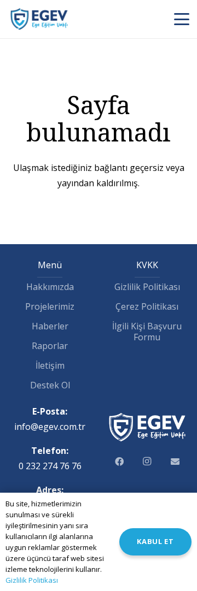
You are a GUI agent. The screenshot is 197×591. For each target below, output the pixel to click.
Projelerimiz (49, 306)
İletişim (50, 365)
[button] (181, 19)
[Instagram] (147, 461)
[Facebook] (119, 461)
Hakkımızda (50, 287)
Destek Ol (50, 385)
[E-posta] (175, 461)
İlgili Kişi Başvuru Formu (147, 331)
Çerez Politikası (146, 306)
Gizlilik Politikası (147, 287)
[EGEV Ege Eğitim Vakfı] (39, 19)
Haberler (50, 326)
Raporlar (50, 346)
